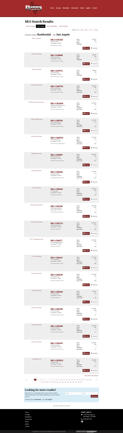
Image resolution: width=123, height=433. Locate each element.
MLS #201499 (57, 343)
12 (61, 379)
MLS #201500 (57, 326)
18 (77, 379)
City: (54, 35)
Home (52, 8)
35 (70, 382)
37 (76, 382)
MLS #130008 (57, 55)
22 (87, 379)
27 (49, 382)
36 (73, 382)
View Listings (40, 26)
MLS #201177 (56, 240)
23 (90, 379)
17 (74, 379)
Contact (94, 8)
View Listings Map (52, 26)
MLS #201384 (57, 206)
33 (65, 382)
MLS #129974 (57, 70)
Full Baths (79, 44)
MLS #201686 (57, 171)
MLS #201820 (57, 189)
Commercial (74, 8)
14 (66, 379)
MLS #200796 (57, 86)
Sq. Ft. (90, 30)
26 (47, 382)
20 (82, 379)
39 (81, 382)
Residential (66, 8)
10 (56, 379)
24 (41, 382)
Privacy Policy (63, 431)
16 (72, 379)
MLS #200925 (57, 137)
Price (78, 30)
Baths (86, 30)
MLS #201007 (57, 154)
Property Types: (31, 35)
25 (44, 382)
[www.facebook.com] (82, 421)
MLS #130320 (57, 39)
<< (26, 379)
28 (52, 382)
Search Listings (30, 26)
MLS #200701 (57, 120)
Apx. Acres (79, 92)
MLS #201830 (57, 274)
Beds (82, 30)
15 (69, 379)
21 (85, 379)
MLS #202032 (57, 360)
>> (96, 379)
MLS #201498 (57, 309)
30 (57, 382)
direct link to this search (91, 375)
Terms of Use (57, 431)
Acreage (58, 8)
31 (60, 382)
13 (64, 379)
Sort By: (74, 30)
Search (82, 8)
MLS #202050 (57, 103)
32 (62, 382)
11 (59, 379)
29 (55, 382)
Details (87, 48)
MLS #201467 (57, 257)
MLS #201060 (57, 291)
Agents (88, 8)
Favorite (94, 48)
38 (78, 382)
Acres (95, 30)
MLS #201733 (57, 223)
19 (80, 379)
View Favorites (63, 26)
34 (68, 382)
